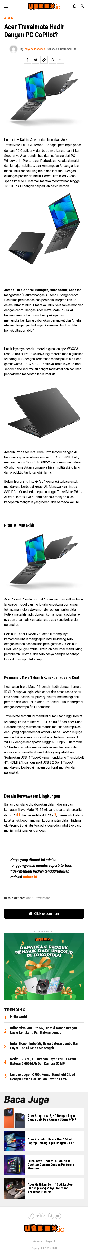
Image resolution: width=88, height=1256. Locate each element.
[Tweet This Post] (35, 60)
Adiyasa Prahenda (34, 49)
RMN (54, 1248)
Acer (29, 898)
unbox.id (30, 877)
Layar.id (50, 1241)
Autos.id (38, 1241)
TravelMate (42, 898)
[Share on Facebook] (27, 60)
